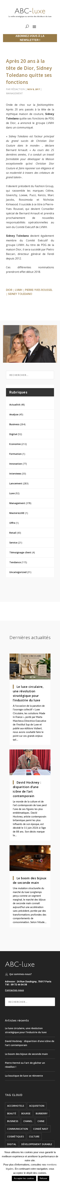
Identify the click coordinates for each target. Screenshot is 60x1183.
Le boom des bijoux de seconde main (26, 1054)
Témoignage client (20, 552)
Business (14, 424)
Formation (15, 453)
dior (9, 290)
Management (14, 93)
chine (41, 1121)
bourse (25, 1113)
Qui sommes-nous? (20, 974)
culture (34, 1136)
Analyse (13, 414)
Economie (15, 444)
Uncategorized (17, 572)
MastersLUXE (16, 513)
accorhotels (15, 1105)
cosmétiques (15, 1136)
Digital (13, 434)
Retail (12, 532)
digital (11, 1144)
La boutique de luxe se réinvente (24, 1075)
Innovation (15, 463)
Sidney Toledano (20, 294)
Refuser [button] (43, 1178)
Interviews (15, 473)
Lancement (15, 483)
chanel (27, 1121)
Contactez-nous (14, 990)
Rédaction (18, 89)
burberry (42, 1113)
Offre (12, 522)
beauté (11, 1113)
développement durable (36, 1144)
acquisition (36, 1105)
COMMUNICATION (17, 1128)
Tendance (15, 562)
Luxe (12, 493)
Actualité (14, 404)
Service (13, 542)
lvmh (18, 290)
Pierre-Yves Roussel (38, 290)
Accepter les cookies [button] (24, 1178)
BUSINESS (12, 1121)
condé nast (40, 1128)
